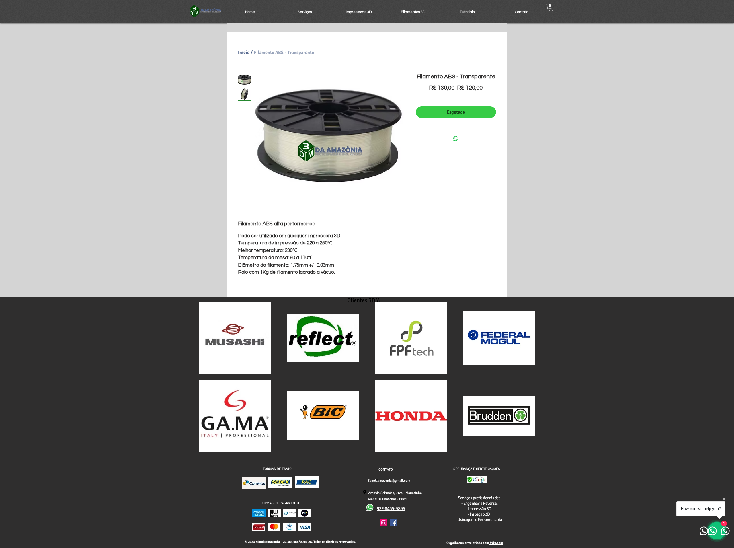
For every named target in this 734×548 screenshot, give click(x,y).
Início (243, 52)
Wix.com (496, 543)
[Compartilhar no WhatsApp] (455, 138)
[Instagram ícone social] (383, 522)
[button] (304, 12)
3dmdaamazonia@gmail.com (389, 481)
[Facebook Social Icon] (393, 522)
